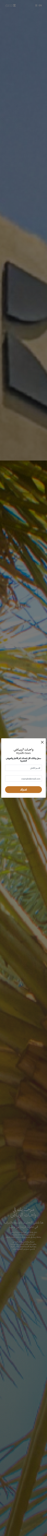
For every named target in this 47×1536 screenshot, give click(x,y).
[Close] (42, 742)
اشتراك (23, 790)
